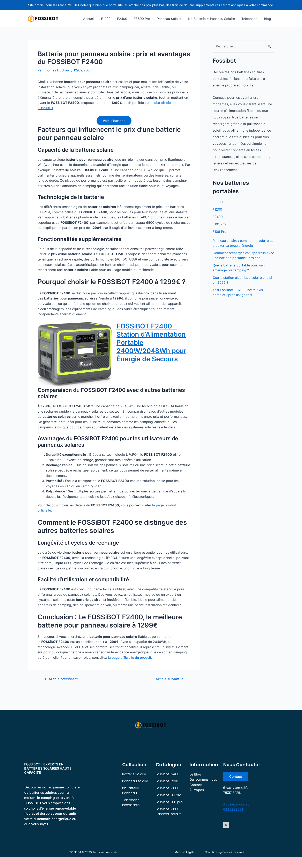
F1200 (106, 19)
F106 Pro (219, 231)
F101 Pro (219, 224)
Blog (267, 19)
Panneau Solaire (169, 19)
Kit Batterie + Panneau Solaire (211, 19)
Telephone (249, 19)
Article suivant (170, 679)
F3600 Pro (142, 19)
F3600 (218, 202)
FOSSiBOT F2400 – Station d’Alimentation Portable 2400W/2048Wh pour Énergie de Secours (151, 342)
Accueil (89, 19)
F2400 (122, 19)
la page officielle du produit (129, 657)
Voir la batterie (114, 121)
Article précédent (61, 679)
